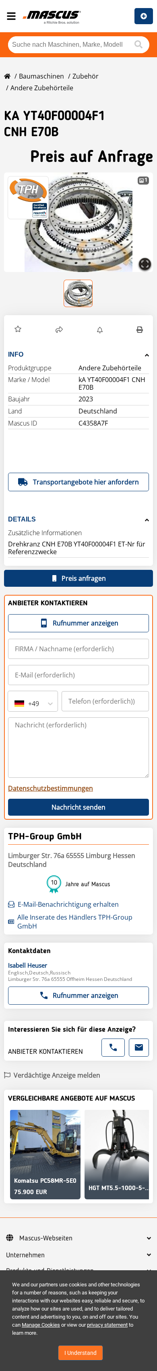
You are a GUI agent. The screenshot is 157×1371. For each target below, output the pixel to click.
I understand (80, 1353)
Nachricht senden (78, 807)
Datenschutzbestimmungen (50, 788)
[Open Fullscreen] (145, 264)
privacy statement (107, 1325)
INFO (15, 354)
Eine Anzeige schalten (143, 16)
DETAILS (22, 519)
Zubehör (85, 76)
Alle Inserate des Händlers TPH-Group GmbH (74, 922)
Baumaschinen (41, 76)
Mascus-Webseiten (45, 1238)
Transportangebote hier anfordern (86, 482)
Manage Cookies (41, 1325)
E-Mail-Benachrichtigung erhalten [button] (68, 904)
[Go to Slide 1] (78, 293)
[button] (78, 222)
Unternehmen (25, 1255)
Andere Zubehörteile (41, 87)
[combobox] (15, 704)
